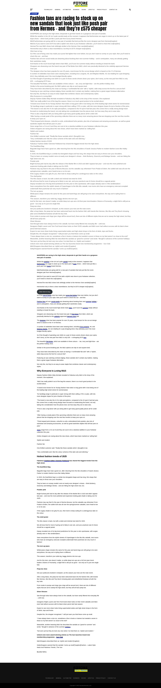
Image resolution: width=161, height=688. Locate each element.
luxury (49, 266)
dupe (74, 264)
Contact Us (113, 9)
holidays (67, 627)
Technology (48, 9)
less (85, 337)
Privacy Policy (102, 9)
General (57, 9)
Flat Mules (75, 314)
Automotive (67, 9)
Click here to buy (44, 292)
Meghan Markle (42, 329)
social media (55, 301)
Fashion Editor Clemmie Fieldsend (56, 461)
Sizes (39, 430)
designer (43, 320)
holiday (94, 301)
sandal (65, 261)
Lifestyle (91, 9)
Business (76, 9)
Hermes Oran (71, 316)
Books (84, 9)
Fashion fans (41, 301)
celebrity (57, 316)
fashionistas (41, 264)
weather (46, 261)
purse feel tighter (71, 295)
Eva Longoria (84, 326)
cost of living (47, 295)
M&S (70, 308)
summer (88, 301)
